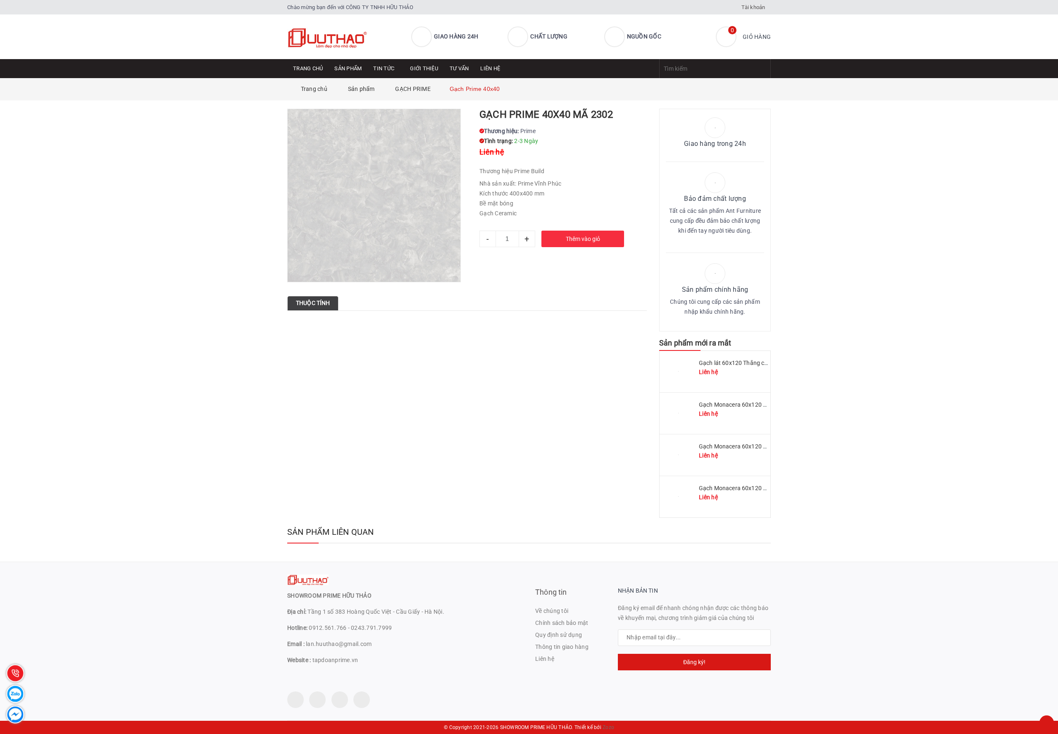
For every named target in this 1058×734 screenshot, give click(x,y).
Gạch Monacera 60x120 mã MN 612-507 (752, 488)
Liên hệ (490, 68)
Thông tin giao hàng (562, 646)
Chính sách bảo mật (562, 623)
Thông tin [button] (551, 592)
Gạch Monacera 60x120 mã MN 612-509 (752, 446)
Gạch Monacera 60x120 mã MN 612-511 (752, 404)
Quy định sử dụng (558, 635)
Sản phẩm (348, 68)
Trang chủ (308, 68)
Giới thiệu (424, 68)
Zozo (608, 727)
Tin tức (383, 68)
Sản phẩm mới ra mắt (695, 342)
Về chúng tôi (551, 611)
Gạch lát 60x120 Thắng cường (738, 363)
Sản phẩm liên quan (330, 532)
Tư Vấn (459, 68)
